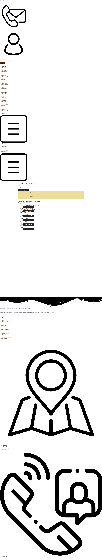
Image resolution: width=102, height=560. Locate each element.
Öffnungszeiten (5, 70)
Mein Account (5, 317)
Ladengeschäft (5, 68)
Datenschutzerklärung (6, 333)
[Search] (2, 63)
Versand (3, 323)
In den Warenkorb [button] (28, 207)
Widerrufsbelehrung (6, 319)
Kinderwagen (4, 85)
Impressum (4, 334)
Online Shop (4, 146)
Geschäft (4, 143)
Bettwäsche (4, 83)
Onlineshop (4, 71)
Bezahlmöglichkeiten (6, 321)
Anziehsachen (5, 81)
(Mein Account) (3, 58)
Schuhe (3, 87)
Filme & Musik (5, 84)
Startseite (4, 66)
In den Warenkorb (23, 190)
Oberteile (37, 201)
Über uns (4, 67)
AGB (3, 320)
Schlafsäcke (4, 88)
